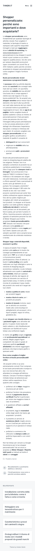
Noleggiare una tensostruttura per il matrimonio (14, 509)
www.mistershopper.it (11, 53)
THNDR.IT (7, 6)
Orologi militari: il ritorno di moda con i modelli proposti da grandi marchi (17, 537)
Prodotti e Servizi (11, 459)
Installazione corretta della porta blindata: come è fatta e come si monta (17, 494)
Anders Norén (21, 547)
